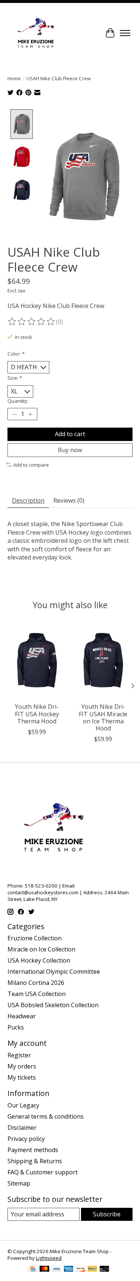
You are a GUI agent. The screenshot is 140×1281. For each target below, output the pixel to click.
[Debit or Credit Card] (104, 1269)
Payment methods (32, 1150)
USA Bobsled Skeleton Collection (53, 1005)
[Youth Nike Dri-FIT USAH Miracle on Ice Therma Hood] (103, 660)
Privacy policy (26, 1139)
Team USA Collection (36, 994)
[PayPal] (92, 1269)
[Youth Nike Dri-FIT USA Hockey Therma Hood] (36, 660)
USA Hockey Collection (38, 960)
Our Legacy (23, 1105)
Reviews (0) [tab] (68, 500)
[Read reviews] (31, 321)
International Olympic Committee (53, 971)
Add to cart (70, 434)
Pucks (15, 1027)
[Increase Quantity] (30, 414)
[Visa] (56, 1269)
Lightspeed (49, 1258)
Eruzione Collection (34, 938)
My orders (21, 1066)
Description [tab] (28, 500)
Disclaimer (22, 1127)
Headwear (21, 1016)
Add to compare (31, 464)
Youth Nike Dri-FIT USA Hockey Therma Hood (37, 714)
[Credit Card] (32, 1269)
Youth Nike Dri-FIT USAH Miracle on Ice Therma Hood (103, 717)
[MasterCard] (44, 1269)
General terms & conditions (45, 1116)
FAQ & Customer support (42, 1172)
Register (19, 1055)
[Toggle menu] (125, 33)
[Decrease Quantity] (14, 414)
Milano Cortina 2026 (35, 983)
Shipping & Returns (34, 1161)
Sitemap (18, 1183)
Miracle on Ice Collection (41, 949)
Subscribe (107, 1214)
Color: (16, 353)
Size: (14, 377)
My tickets (21, 1077)
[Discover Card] (80, 1269)
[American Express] (69, 1269)
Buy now (70, 450)
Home (14, 78)
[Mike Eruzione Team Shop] (35, 33)
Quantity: (17, 401)
